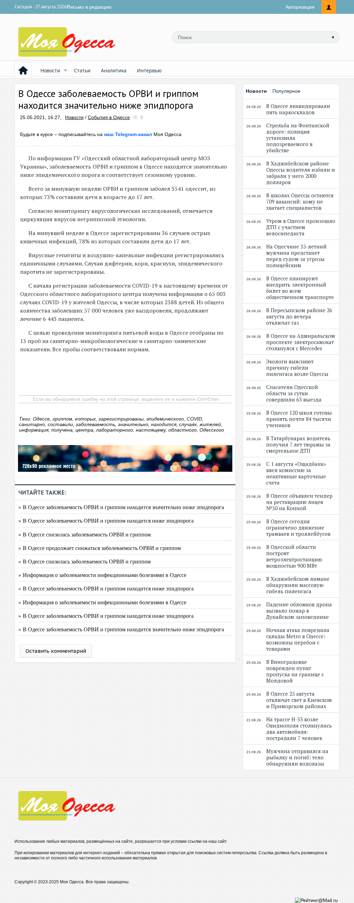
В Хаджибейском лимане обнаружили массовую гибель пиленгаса (297, 585)
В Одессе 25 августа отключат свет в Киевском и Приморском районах (299, 699)
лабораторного (114, 430)
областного (182, 430)
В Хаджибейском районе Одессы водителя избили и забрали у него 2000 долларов (300, 172)
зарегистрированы (121, 419)
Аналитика (114, 70)
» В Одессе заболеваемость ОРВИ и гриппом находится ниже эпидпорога (106, 520)
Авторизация (300, 7)
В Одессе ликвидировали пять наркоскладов (298, 109)
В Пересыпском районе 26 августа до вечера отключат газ (299, 316)
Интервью (149, 70)
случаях (188, 424)
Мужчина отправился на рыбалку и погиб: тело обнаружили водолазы (297, 757)
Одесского (211, 430)
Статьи (82, 70)
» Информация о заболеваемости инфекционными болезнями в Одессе (102, 574)
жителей (210, 424)
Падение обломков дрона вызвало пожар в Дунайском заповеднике (299, 610)
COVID (194, 419)
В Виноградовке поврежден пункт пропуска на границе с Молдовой (295, 671)
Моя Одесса (142, 134)
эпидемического (165, 419)
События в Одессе (109, 117)
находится (163, 424)
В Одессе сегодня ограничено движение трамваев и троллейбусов (298, 527)
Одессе (41, 419)
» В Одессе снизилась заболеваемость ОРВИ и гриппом (84, 534)
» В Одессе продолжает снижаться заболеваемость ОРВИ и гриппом (99, 547)
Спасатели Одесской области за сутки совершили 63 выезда (294, 393)
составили (60, 424)
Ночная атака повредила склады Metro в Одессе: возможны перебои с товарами (297, 639)
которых (85, 419)
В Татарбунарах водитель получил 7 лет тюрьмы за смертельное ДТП (298, 444)
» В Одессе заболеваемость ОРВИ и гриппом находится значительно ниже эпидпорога (121, 507)
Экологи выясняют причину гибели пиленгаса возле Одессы (297, 367)
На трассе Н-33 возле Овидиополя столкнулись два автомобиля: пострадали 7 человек (299, 728)
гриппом (62, 419)
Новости (50, 70)
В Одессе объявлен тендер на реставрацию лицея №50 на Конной (299, 502)
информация (33, 430)
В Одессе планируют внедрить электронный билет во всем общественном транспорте (300, 287)
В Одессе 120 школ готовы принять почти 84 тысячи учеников (299, 418)
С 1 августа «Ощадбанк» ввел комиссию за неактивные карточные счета (296, 473)
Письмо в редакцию (89, 7)
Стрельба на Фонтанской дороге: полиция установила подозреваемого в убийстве (297, 137)
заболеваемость (95, 424)
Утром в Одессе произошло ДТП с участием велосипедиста (300, 227)
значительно (133, 424)
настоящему (151, 430)
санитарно (32, 424)
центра (84, 430)
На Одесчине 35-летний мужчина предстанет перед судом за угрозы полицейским (296, 255)
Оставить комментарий (56, 651)
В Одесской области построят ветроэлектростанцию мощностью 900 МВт (294, 556)
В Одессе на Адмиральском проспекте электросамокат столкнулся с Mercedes (300, 342)
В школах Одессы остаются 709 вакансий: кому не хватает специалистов (300, 201)
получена (62, 430)
